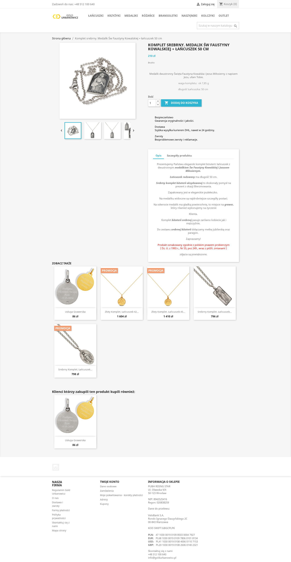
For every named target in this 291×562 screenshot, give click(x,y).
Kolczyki (208, 15)
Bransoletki (168, 15)
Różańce (148, 15)
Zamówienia (107, 490)
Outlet (224, 15)
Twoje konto (109, 482)
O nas (55, 498)
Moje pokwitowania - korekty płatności (121, 495)
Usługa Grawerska (75, 311)
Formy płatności (61, 510)
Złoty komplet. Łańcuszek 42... (122, 311)
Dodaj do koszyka (181, 103)
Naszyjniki (189, 15)
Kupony (104, 503)
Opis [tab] (158, 155)
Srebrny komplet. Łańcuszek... (215, 311)
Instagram (55, 467)
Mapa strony (59, 530)
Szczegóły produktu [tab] (179, 155)
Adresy (104, 499)
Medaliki (131, 15)
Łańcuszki (95, 15)
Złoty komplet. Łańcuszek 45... (168, 311)
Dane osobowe (108, 486)
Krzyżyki (113, 15)
